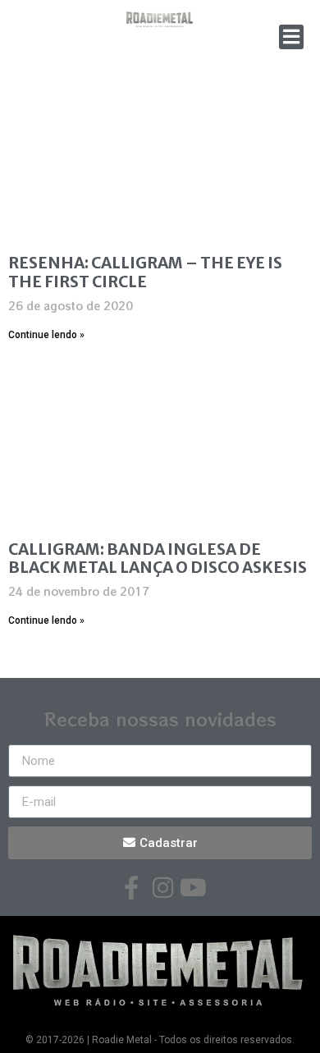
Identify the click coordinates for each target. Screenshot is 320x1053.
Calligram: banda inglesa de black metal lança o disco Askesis (157, 558)
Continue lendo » (46, 335)
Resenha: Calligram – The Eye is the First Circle (145, 272)
